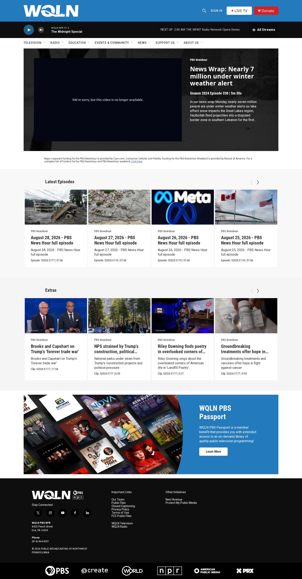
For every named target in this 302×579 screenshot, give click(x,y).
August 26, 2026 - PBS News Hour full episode (179, 240)
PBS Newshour (198, 59)
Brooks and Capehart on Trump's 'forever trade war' (55, 349)
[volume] (41, 30)
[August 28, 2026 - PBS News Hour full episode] (56, 207)
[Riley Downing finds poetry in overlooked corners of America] (183, 315)
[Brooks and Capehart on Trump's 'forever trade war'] (56, 315)
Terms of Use (120, 512)
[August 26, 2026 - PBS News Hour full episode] (183, 207)
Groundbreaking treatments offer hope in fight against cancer (243, 352)
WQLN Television (122, 523)
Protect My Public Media (181, 502)
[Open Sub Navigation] (44, 42)
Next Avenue (174, 499)
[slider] (47, 30)
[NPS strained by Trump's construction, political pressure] (119, 315)
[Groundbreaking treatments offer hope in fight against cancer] (246, 315)
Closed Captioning (123, 506)
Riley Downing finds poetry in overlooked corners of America (182, 352)
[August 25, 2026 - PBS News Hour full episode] (246, 207)
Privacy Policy (120, 509)
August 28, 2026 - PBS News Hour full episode (52, 240)
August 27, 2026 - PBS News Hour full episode (115, 240)
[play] (28, 30)
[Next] (258, 182)
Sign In (216, 10)
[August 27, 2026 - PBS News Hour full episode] (119, 207)
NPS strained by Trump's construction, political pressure (116, 352)
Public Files (119, 502)
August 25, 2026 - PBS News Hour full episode (242, 240)
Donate (268, 11)
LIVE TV (241, 10)
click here (136, 161)
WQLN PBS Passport (215, 412)
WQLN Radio (119, 526)
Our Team (118, 499)
